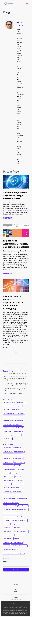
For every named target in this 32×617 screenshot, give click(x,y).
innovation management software (13, 516)
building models (22, 545)
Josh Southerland (8, 420)
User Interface (8, 538)
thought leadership (9, 469)
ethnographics (17, 491)
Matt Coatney (17, 424)
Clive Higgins (18, 406)
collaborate (17, 454)
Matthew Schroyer (9, 427)
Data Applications (19, 451)
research (7, 473)
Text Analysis (19, 480)
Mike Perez (19, 427)
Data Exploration (8, 476)
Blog (16, 589)
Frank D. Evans (20, 413)
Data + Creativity (8, 480)
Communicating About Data (11, 502)
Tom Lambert (8, 438)
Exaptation (20, 469)
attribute (7, 524)
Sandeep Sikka (8, 431)
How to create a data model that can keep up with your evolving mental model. (15, 378)
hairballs (15, 549)
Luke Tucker (7, 424)
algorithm (17, 538)
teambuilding (8, 465)
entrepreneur (8, 542)
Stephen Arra (8, 435)
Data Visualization (17, 458)
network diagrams (22, 498)
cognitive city (8, 462)
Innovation (7, 447)
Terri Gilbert (17, 435)
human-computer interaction (11, 494)
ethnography (17, 527)
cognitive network (19, 462)
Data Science (8, 454)
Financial (7, 545)
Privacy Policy (22, 613)
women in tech (22, 520)
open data (7, 484)
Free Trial (16, 591)
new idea (7, 458)
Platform (7, 509)
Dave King (7, 409)
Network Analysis (16, 487)
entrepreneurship (17, 524)
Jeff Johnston (7, 416)
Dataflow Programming (10, 505)
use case (14, 520)
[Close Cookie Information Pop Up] (29, 601)
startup (6, 520)
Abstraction (7, 531)
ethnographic (8, 527)
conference (7, 491)
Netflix (14, 545)
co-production (15, 513)
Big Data (6, 487)
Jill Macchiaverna (18, 416)
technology (15, 473)
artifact (6, 513)
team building (8, 451)
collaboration (17, 447)
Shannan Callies (18, 431)
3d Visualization (18, 542)
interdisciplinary (8, 553)
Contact (16, 587)
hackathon (7, 549)
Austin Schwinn (8, 406)
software (15, 484)
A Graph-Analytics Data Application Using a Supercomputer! (15, 195)
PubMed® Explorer (21, 535)
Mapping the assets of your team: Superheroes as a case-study (14, 389)
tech (21, 484)
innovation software (9, 498)
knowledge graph (20, 553)
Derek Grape (15, 409)
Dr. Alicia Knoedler (9, 413)
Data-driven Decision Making (20, 531)
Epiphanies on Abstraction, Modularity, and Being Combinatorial (16, 243)
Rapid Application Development (20, 509)
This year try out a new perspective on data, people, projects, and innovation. (16, 384)
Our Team (16, 584)
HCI (26, 505)
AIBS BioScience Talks (9, 402)
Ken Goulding (19, 420)
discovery (17, 465)
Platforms (18, 476)
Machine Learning (9, 535)
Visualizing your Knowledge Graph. (15, 373)
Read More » (7, 217)
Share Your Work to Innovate (13, 393)
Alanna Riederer (21, 402)
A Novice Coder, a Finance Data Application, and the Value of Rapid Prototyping (13, 302)
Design (20, 505)
